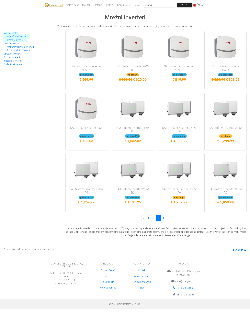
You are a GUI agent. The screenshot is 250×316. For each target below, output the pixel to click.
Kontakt (142, 270)
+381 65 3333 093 (184, 287)
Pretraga (185, 5)
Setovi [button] (137, 4)
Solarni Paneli (108, 270)
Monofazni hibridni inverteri (20, 46)
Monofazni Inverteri (16, 36)
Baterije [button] (98, 4)
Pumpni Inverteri (11, 57)
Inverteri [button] (86, 4)
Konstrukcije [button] (123, 4)
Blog (142, 287)
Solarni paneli (73, 4)
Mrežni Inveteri (10, 33)
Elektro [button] (109, 4)
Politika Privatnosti (142, 276)
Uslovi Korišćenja (142, 281)
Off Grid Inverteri (11, 53)
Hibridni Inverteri (11, 43)
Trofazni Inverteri (15, 39)
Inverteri (108, 276)
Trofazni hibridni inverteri (19, 50)
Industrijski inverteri (13, 60)
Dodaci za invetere (12, 64)
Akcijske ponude (108, 287)
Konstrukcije (108, 281)
